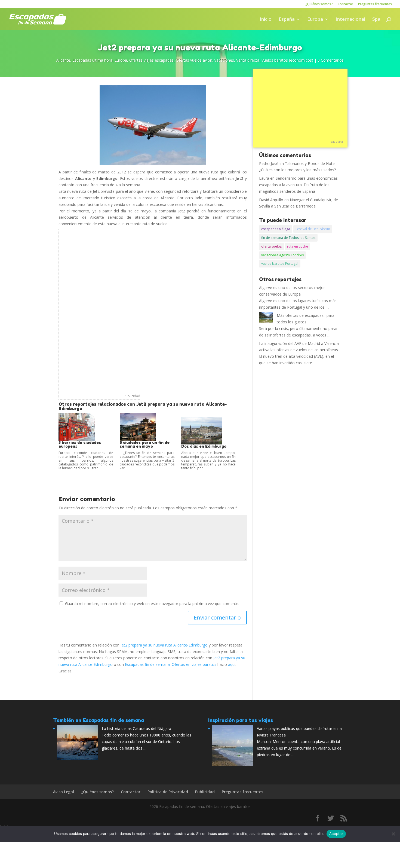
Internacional (350, 19)
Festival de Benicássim (313, 229)
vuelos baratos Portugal (279, 263)
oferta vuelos (271, 246)
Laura (264, 178)
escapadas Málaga (275, 229)
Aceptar (336, 833)
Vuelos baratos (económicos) (287, 60)
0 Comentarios (331, 60)
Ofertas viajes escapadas (151, 60)
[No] (393, 834)
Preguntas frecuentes (375, 4)
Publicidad (132, 396)
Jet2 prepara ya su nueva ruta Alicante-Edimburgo (164, 645)
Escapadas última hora (92, 60)
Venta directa (247, 60)
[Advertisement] (99, 311)
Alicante (63, 60)
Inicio (266, 19)
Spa (376, 19)
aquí (231, 664)
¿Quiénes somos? (319, 4)
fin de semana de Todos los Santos (288, 237)
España (287, 19)
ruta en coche (297, 246)
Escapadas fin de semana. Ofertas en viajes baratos (170, 664)
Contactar (345, 4)
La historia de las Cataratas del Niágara (136, 728)
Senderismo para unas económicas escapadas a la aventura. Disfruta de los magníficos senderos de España (298, 185)
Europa (315, 19)
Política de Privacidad (167, 791)
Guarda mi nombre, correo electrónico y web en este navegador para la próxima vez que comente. (152, 603)
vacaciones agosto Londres (282, 255)
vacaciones (224, 60)
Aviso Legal (63, 791)
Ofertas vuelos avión (194, 60)
